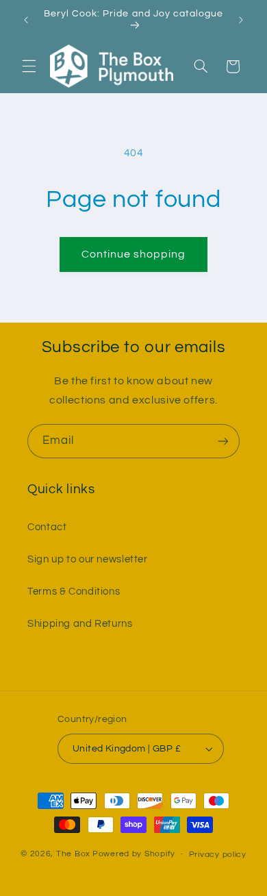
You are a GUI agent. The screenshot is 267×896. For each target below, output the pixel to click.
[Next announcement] (241, 20)
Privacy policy (217, 854)
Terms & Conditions (73, 591)
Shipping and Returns (80, 624)
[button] (28, 66)
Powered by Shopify (133, 854)
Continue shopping (133, 254)
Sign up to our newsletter (87, 559)
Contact (46, 527)
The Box (73, 854)
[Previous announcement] (26, 20)
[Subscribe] (223, 441)
